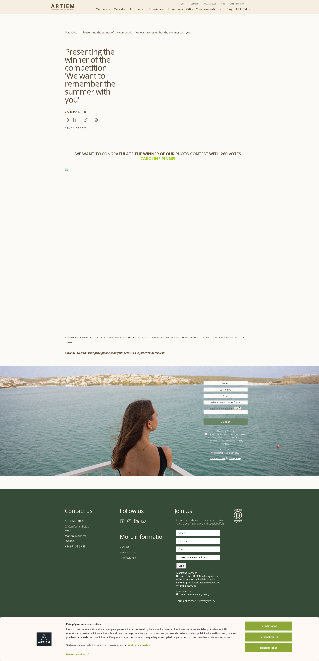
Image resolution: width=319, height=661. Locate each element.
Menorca (102, 9)
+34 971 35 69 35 (75, 546)
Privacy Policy (225, 449)
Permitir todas (269, 626)
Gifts (189, 9)
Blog (229, 9)
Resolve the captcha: (221, 408)
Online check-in (236, 4)
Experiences (156, 9)
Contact (194, 4)
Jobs (223, 4)
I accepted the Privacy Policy (226, 452)
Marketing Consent (187, 572)
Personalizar (267, 636)
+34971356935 (209, 4)
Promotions (175, 9)
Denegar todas (268, 647)
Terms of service (217, 458)
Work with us (127, 552)
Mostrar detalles (75, 654)
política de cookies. (139, 645)
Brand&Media (128, 558)
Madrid (118, 9)
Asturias (135, 9)
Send (225, 422)
